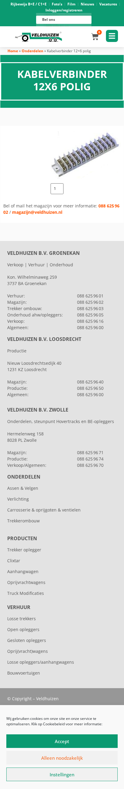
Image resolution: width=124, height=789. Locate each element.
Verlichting (18, 499)
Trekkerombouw (23, 521)
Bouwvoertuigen (23, 673)
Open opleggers (23, 629)
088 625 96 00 (90, 327)
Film (71, 4)
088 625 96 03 (90, 308)
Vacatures (108, 4)
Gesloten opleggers (26, 640)
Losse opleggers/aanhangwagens (40, 662)
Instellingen (62, 774)
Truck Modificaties (25, 593)
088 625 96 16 (90, 321)
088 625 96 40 (90, 382)
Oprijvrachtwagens (26, 582)
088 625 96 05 (90, 315)
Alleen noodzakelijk (62, 758)
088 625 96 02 (90, 302)
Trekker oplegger (24, 550)
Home (13, 50)
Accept (62, 741)
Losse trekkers (21, 618)
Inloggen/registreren (63, 10)
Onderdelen (32, 50)
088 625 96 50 (90, 388)
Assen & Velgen (22, 488)
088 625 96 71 (90, 452)
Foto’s (57, 4)
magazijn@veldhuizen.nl (37, 212)
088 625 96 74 (90, 459)
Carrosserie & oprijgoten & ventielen (44, 510)
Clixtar (13, 560)
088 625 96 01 (90, 296)
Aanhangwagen (23, 571)
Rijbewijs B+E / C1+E (29, 4)
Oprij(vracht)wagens (27, 651)
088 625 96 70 (90, 465)
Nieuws (87, 4)
